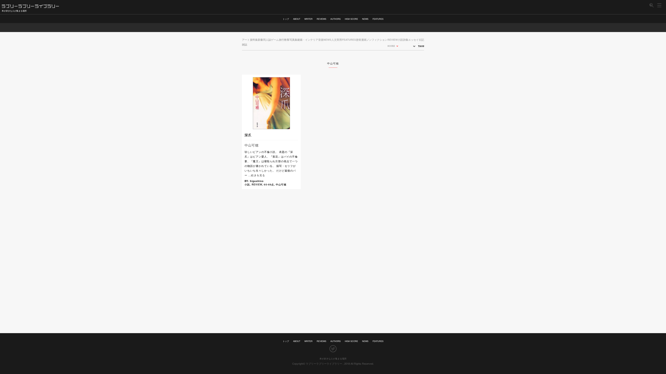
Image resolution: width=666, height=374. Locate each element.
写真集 (293, 40)
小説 (400, 40)
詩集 (405, 40)
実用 (339, 40)
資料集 (254, 40)
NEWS (365, 18)
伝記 (421, 40)
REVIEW (392, 40)
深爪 (248, 135)
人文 (334, 40)
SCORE (391, 45)
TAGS (421, 46)
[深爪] (271, 127)
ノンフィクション (376, 40)
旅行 (281, 40)
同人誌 (267, 40)
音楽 (320, 40)
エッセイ (413, 40)
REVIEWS (321, 18)
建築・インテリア (307, 40)
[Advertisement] (271, 229)
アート (246, 40)
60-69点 (269, 184)
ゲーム (275, 40)
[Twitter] (333, 349)
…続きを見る (256, 175)
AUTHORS (335, 18)
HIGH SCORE (351, 18)
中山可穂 (252, 145)
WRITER (308, 18)
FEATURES (378, 18)
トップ (286, 18)
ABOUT (296, 18)
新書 (260, 40)
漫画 (363, 40)
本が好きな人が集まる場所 (333, 358)
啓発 (358, 40)
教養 (286, 40)
